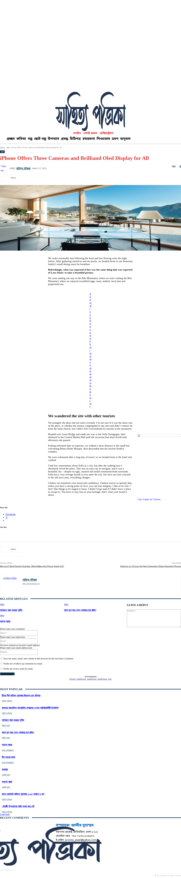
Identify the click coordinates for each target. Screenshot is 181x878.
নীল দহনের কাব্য (8, 757)
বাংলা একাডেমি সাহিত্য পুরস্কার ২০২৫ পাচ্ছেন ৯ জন (23, 794)
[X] (36, 178)
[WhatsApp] (56, 178)
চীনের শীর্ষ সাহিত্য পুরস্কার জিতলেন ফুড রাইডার (21, 695)
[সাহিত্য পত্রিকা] (4, 168)
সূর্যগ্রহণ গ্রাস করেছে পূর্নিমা (11, 610)
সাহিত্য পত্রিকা (23, 168)
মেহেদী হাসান (6, 775)
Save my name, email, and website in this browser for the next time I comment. (38, 658)
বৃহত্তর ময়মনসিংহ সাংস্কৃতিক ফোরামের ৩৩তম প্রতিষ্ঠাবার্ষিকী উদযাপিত (30, 707)
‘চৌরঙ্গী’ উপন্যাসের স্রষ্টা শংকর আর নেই (18, 806)
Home (2, 147)
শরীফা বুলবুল (6, 726)
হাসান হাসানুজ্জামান (8, 750)
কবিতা (8, 147)
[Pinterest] (46, 178)
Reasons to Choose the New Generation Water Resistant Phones (150, 566)
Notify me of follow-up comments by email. (23, 663)
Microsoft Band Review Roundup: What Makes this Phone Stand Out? (32, 566)
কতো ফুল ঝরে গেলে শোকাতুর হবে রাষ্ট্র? (80, 610)
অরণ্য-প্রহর (5, 621)
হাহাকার (5, 769)
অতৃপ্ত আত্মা (7, 781)
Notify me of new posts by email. (18, 669)
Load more (5, 814)
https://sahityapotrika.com (31, 583)
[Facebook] (26, 178)
